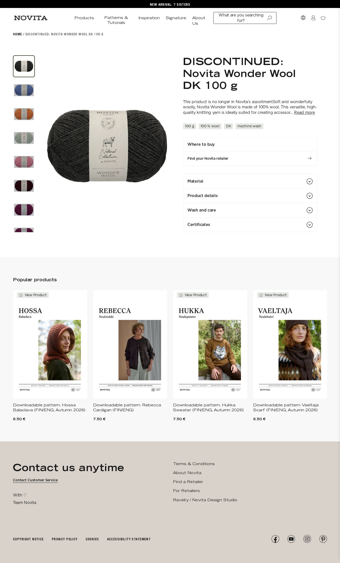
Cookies (92, 539)
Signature (176, 17)
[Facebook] (275, 539)
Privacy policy (65, 539)
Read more (304, 112)
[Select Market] (303, 18)
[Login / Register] (313, 18)
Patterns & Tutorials (116, 20)
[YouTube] (291, 539)
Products (84, 17)
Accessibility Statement (129, 539)
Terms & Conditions (194, 463)
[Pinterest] (323, 539)
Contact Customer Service (35, 480)
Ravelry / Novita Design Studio (205, 499)
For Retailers (186, 490)
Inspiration (149, 17)
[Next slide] (162, 146)
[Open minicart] (323, 18)
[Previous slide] (51, 146)
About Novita (187, 472)
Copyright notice (28, 539)
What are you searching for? (241, 18)
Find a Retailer (188, 481)
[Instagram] (307, 539)
